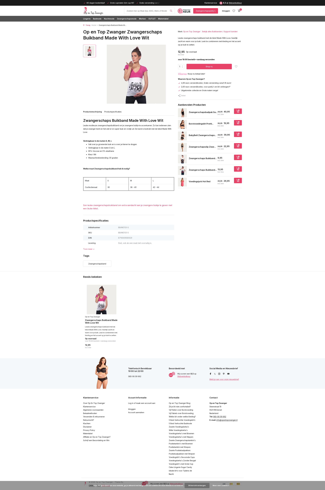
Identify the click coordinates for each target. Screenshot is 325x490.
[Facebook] (210, 373)
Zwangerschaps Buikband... (203, 158)
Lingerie (87, 19)
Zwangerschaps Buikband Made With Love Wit (101, 321)
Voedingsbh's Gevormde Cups (182, 457)
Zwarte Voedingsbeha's (179, 427)
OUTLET (152, 19)
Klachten (86, 423)
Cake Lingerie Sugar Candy (180, 467)
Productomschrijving (92, 112)
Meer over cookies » (221, 485)
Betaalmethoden (90, 413)
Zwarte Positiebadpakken (179, 450)
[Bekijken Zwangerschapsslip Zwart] (182, 147)
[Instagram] (219, 373)
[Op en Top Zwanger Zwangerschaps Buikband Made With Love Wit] (101, 299)
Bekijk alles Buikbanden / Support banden (220, 31)
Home (94, 25)
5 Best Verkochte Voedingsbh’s (182, 420)
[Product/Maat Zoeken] (171, 11)
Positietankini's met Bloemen (181, 444)
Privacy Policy (89, 430)
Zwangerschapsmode (126, 19)
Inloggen (132, 409)
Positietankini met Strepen (180, 447)
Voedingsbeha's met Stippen (181, 437)
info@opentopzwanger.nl (227, 420)
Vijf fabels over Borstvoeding (181, 413)
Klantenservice (211, 3)
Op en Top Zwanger (191, 31)
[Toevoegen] (238, 111)
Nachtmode (109, 19)
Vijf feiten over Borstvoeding (181, 410)
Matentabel (163, 19)
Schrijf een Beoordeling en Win (96, 440)
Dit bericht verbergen (197, 485)
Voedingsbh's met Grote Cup (181, 464)
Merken (142, 19)
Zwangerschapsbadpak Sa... (203, 112)
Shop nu (209, 67)
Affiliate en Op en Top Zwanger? (96, 437)
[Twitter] (215, 373)
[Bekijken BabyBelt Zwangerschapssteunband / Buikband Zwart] (182, 135)
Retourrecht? (88, 420)
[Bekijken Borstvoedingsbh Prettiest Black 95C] (182, 124)
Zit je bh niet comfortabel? (180, 406)
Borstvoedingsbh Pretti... (201, 124)
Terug (87, 25)
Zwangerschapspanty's (205, 11)
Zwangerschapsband (97, 264)
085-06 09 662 (219, 417)
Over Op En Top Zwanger (94, 403)
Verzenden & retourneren (94, 417)
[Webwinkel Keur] (184, 11)
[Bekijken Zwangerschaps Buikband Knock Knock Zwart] (182, 170)
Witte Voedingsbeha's (178, 430)
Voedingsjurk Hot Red (199, 181)
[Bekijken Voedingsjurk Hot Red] (182, 182)
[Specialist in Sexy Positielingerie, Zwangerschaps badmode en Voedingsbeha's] (102, 11)
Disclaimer (87, 427)
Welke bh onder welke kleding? (182, 417)
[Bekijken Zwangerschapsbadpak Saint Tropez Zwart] (182, 112)
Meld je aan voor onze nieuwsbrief (224, 379)
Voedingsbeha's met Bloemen (181, 433)
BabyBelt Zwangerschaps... (202, 135)
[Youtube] (228, 373)
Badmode (97, 19)
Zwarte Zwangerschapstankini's (182, 440)
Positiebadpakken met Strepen (182, 454)
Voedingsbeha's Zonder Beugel (182, 460)
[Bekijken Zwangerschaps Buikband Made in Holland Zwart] (182, 159)
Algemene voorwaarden (93, 410)
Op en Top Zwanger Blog (179, 403)
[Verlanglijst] (233, 10)
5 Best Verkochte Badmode (180, 423)
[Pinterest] (224, 373)
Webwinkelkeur (235, 3)
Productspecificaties (112, 112)
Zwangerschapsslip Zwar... (202, 147)
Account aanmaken (136, 412)
